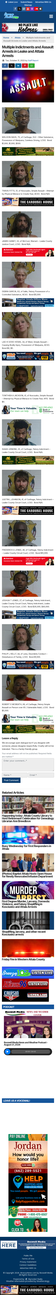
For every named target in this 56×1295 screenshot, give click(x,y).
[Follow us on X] (19, 9)
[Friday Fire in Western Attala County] (28, 948)
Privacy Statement (28, 1261)
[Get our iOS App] (40, 9)
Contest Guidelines (28, 1265)
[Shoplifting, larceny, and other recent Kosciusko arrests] (28, 920)
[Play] (7, 1052)
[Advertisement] (28, 27)
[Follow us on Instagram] (24, 9)
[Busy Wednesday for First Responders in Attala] (28, 835)
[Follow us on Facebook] (15, 9)
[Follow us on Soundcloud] (36, 9)
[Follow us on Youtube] (28, 9)
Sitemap (28, 5)
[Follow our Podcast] (32, 9)
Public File (28, 1255)
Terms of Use (28, 1258)
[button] (51, 16)
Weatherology (43, 1281)
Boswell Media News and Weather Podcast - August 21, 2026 (26, 1043)
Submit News (26, 2)
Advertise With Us (43, 2)
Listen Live (12, 2)
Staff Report (33, 60)
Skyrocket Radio (35, 1279)
